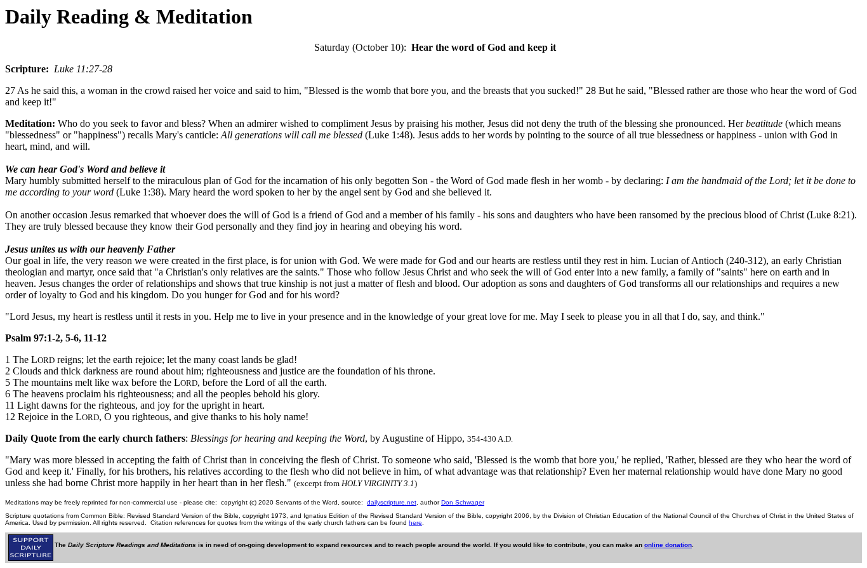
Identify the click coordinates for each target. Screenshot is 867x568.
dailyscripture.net (391, 502)
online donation (668, 544)
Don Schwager (462, 502)
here (415, 522)
